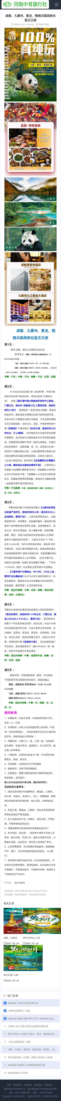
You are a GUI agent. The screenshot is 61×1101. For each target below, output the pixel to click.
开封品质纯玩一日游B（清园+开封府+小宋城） (31, 1057)
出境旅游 (28, 1084)
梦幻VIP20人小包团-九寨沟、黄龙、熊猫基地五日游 (33, 1033)
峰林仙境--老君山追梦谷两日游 (23, 1002)
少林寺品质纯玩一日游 (19, 1010)
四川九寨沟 (20, 882)
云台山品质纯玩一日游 (19, 1041)
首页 (9, 1084)
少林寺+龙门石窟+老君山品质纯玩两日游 (28, 1026)
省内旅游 (38, 1084)
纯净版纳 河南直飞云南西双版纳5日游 (26, 1064)
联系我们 (48, 1084)
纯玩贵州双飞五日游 (18, 1072)
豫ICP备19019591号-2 (14, 1088)
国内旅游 (17, 1084)
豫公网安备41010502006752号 (42, 1088)
